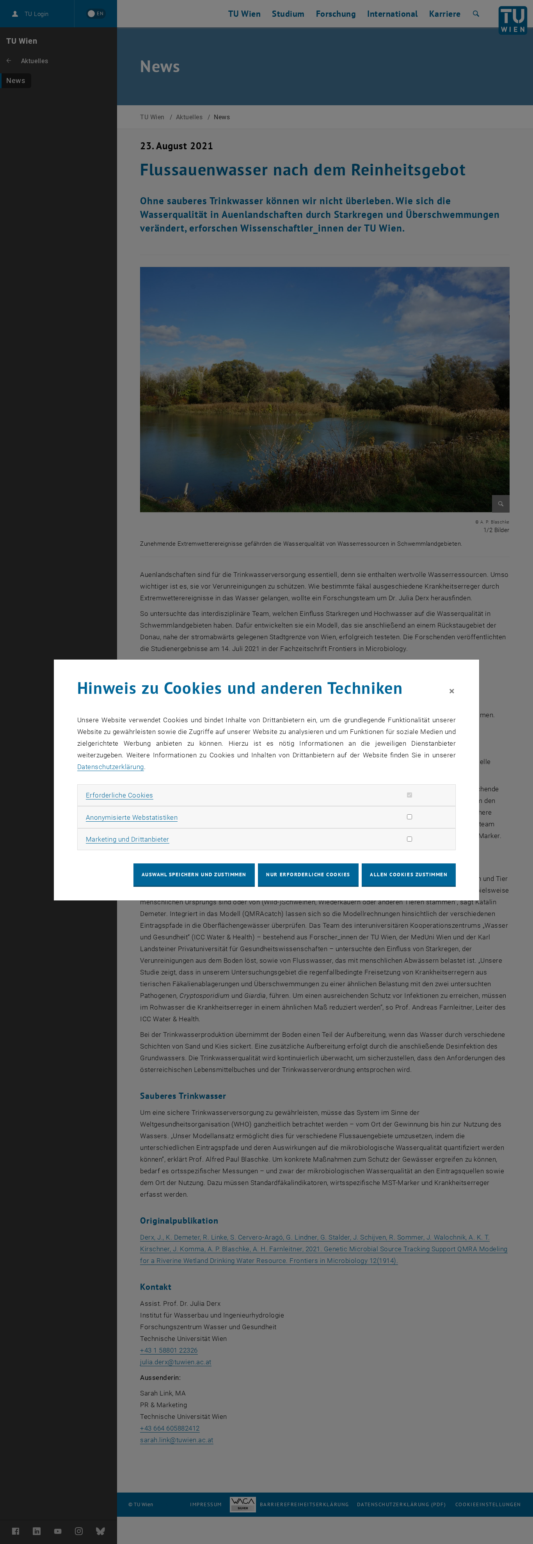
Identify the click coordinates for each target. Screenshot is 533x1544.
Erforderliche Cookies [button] (119, 795)
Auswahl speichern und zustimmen (194, 874)
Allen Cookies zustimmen (409, 874)
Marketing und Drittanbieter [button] (127, 839)
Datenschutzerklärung (110, 767)
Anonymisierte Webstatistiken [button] (132, 817)
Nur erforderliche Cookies (308, 874)
